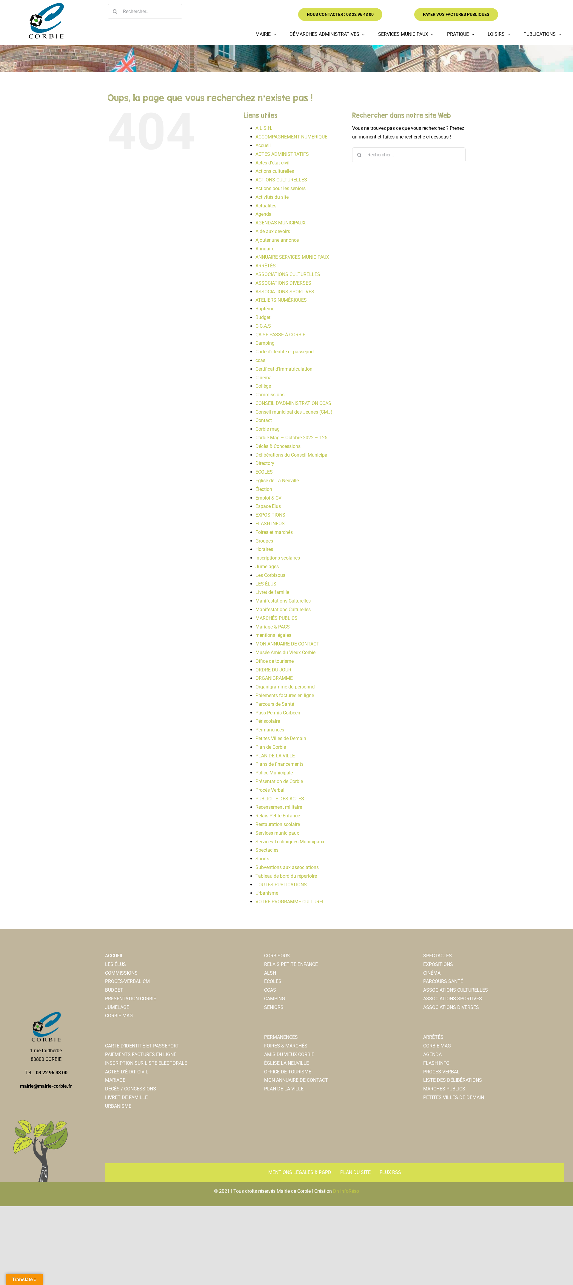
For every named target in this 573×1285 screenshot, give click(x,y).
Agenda (263, 214)
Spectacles (266, 850)
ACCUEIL (114, 956)
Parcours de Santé (274, 704)
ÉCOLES (272, 981)
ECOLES (264, 472)
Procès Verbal (269, 790)
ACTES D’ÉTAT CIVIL (126, 1072)
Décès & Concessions (278, 446)
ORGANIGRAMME (274, 678)
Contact (263, 420)
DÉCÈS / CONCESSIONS (130, 1089)
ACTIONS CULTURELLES (281, 180)
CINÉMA (431, 973)
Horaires (264, 549)
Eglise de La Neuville (277, 480)
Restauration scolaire (277, 824)
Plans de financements (279, 764)
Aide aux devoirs (272, 231)
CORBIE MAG (119, 1016)
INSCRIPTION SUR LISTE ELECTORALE (146, 1063)
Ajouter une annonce (277, 240)
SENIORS (274, 1007)
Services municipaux (277, 833)
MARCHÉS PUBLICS (276, 618)
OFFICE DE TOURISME (287, 1072)
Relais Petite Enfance (277, 816)
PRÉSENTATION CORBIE (130, 999)
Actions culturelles (274, 171)
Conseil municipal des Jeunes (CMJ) (293, 412)
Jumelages (267, 566)
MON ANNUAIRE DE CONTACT (287, 644)
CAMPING (274, 999)
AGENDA (432, 1054)
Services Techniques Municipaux (289, 842)
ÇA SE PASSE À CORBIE (280, 335)
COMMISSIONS (121, 973)
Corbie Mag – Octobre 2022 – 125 (291, 437)
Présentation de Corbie (279, 781)
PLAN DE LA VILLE (275, 756)
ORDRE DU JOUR (273, 670)
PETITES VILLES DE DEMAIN (453, 1097)
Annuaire (264, 249)
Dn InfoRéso (346, 1191)
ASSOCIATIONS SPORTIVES (284, 292)
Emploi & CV (268, 498)
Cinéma (263, 377)
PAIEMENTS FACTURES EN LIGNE (140, 1054)
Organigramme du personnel (285, 687)
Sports (262, 859)
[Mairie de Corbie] (46, 5)
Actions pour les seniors (280, 188)
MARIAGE (115, 1080)
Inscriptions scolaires (277, 558)
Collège (263, 386)
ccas (260, 360)
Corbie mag (267, 429)
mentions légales (273, 635)
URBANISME (118, 1106)
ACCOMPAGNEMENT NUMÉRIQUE (291, 137)
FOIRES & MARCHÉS (285, 1046)
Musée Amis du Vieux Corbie (285, 652)
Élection (263, 489)
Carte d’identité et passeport (284, 352)
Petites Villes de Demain (280, 738)
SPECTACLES (437, 956)
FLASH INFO (436, 1063)
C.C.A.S (263, 326)
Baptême (264, 309)
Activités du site (272, 197)
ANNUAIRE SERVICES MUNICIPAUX (292, 257)
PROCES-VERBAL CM (127, 981)
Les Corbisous (270, 575)
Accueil (263, 145)
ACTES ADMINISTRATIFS (282, 154)
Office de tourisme (274, 661)
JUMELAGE (117, 1007)
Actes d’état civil (272, 163)
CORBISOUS (277, 956)
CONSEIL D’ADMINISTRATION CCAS (293, 403)
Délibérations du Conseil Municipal (292, 455)
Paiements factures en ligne (284, 695)
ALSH (270, 973)
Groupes (264, 541)
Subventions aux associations (287, 867)
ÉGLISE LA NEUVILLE (286, 1063)
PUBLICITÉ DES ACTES (279, 799)
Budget (262, 317)
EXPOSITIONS (270, 515)
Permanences (269, 730)
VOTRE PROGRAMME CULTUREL (290, 902)
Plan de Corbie (270, 747)
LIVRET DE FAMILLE (126, 1097)
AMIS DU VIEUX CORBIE (289, 1054)
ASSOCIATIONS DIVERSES (283, 283)
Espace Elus (268, 506)
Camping (265, 343)
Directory (264, 463)
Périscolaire (267, 721)
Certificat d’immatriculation (283, 369)
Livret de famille (272, 592)
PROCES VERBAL (441, 1072)
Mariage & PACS (272, 627)
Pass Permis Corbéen (277, 713)
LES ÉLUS (265, 584)
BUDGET (114, 990)
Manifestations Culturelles (283, 601)
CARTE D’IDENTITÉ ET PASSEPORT (142, 1046)
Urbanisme (266, 893)
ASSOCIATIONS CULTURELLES (287, 274)
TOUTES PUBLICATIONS (281, 885)
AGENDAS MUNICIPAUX (280, 223)
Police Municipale (274, 773)
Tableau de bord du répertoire (286, 876)
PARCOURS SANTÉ (443, 981)
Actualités (265, 206)
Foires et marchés (274, 532)
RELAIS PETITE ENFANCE (291, 964)
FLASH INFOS (270, 523)
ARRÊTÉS (265, 266)
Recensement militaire (278, 807)
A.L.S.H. (263, 128)
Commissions (269, 394)
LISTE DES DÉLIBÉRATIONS (452, 1080)
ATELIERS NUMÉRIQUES (281, 300)
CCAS (270, 990)
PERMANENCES (281, 1037)
